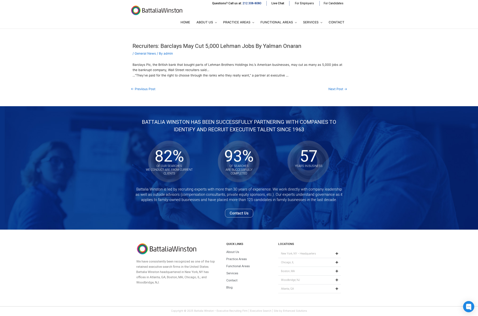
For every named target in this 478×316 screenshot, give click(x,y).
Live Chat (277, 3)
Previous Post (143, 89)
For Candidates (333, 3)
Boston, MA (288, 271)
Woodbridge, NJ (290, 279)
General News (145, 53)
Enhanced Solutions (295, 310)
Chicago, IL (287, 262)
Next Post (337, 89)
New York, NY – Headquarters (298, 253)
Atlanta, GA (287, 288)
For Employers (304, 3)
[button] (309, 253)
